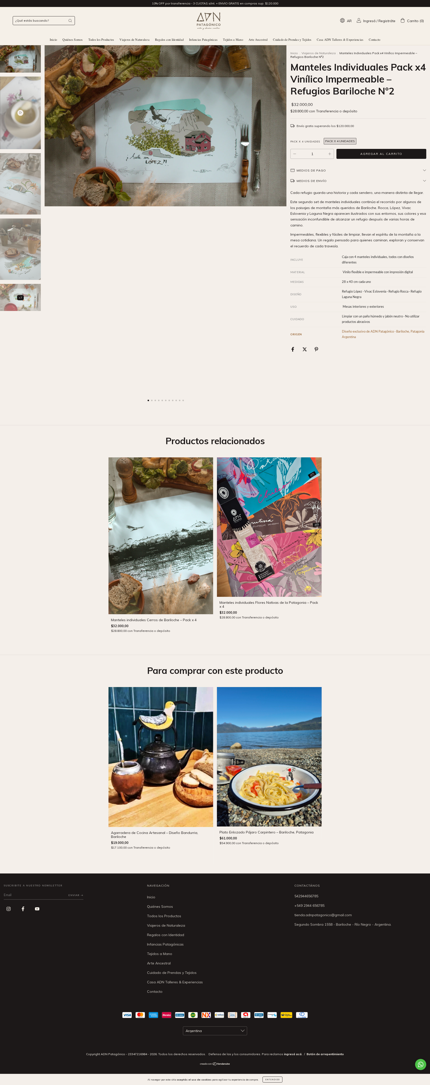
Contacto (374, 40)
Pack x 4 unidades (305, 141)
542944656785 (306, 896)
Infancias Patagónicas (203, 40)
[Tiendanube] (215, 1064)
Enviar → (75, 895)
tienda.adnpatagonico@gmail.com (323, 915)
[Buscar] (70, 20)
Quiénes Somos (72, 40)
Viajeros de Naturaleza (134, 40)
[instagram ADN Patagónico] (9, 909)
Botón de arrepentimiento (325, 1054)
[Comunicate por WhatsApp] (420, 1064)
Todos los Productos (101, 40)
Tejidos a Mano (233, 40)
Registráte (386, 21)
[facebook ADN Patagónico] (23, 909)
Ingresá (369, 21)
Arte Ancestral (258, 40)
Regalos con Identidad (169, 40)
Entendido (272, 1079)
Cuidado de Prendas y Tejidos (292, 40)
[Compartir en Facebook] (293, 349)
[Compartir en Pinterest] (316, 349)
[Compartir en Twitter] (305, 349)
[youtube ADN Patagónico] (37, 909)
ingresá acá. (293, 1054)
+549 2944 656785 (309, 905)
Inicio (53, 40)
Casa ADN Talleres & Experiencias (340, 40)
